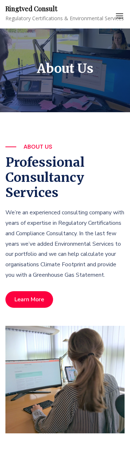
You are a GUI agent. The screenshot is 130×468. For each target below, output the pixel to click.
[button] (119, 15)
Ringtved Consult (31, 8)
